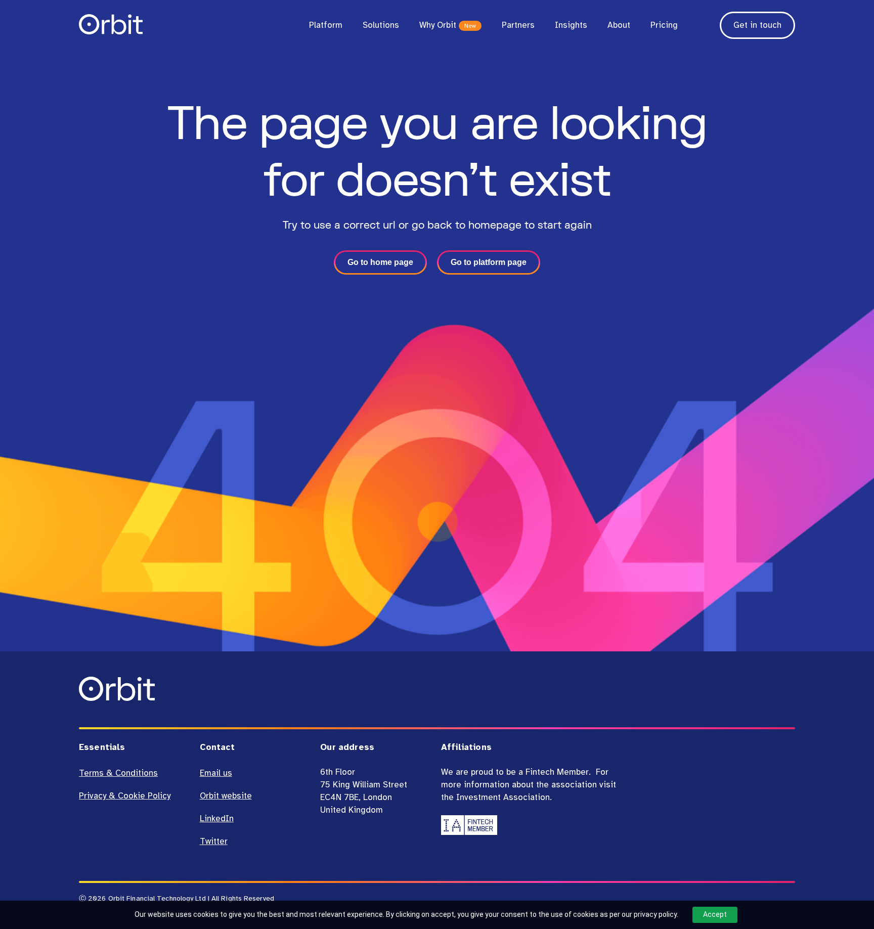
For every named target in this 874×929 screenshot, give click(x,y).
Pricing (664, 25)
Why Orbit (447, 25)
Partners (518, 25)
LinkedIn (217, 818)
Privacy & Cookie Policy (124, 795)
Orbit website (226, 795)
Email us (216, 773)
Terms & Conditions (118, 773)
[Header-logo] (111, 31)
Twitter (214, 841)
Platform (325, 25)
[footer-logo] (117, 698)
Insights (571, 25)
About (618, 25)
